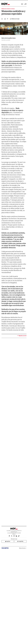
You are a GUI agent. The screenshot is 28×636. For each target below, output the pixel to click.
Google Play (21, 541)
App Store (8, 541)
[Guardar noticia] (2, 18)
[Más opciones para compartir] (7, 19)
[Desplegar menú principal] (26, 4)
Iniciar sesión (22, 4)
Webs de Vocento (22, 548)
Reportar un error (23, 335)
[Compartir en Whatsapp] (5, 19)
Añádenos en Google (15, 18)
